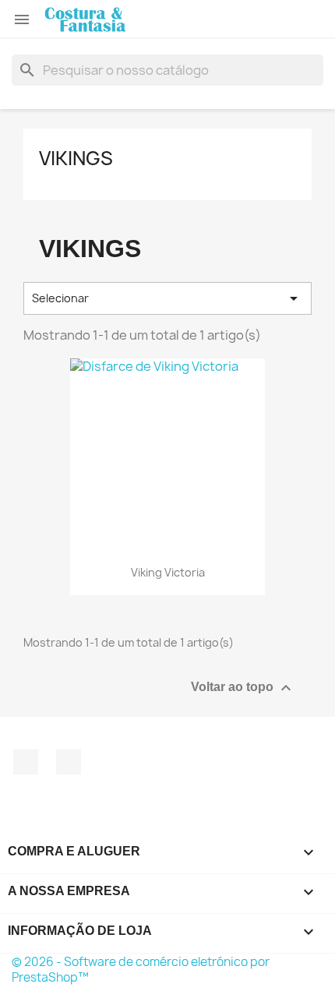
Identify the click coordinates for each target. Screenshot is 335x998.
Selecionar (167, 298)
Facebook (25, 761)
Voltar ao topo (243, 688)
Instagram (68, 761)
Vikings (76, 158)
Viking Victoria (168, 572)
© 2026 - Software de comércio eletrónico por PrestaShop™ (141, 970)
